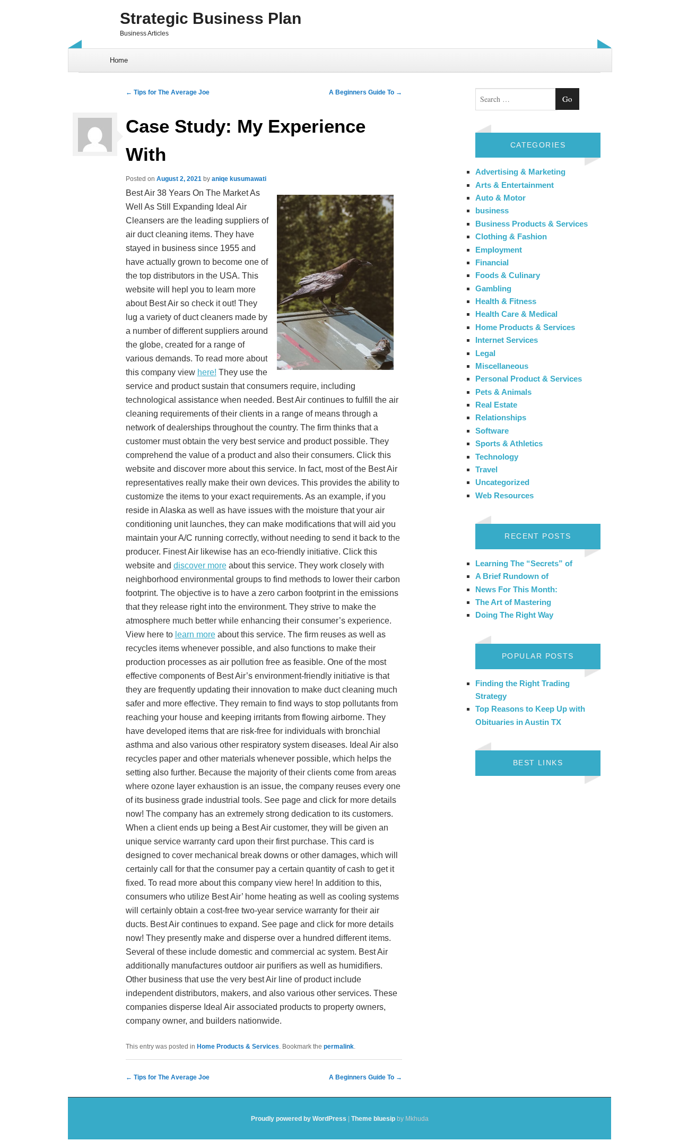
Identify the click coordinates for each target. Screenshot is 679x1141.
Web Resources (504, 495)
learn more (195, 634)
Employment (498, 249)
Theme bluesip (373, 1118)
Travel (486, 469)
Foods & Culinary (507, 275)
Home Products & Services (238, 1046)
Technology (496, 456)
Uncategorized (502, 482)
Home (119, 60)
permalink (339, 1046)
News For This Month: (516, 589)
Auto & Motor (500, 197)
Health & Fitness (505, 301)
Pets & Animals (503, 391)
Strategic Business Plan (210, 18)
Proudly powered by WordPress (298, 1118)
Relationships (500, 417)
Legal (485, 353)
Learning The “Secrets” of (523, 563)
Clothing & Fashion (511, 236)
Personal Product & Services (528, 378)
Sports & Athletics (509, 443)
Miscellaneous (501, 365)
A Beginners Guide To (365, 92)
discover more (200, 565)
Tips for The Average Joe (168, 92)
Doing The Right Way (514, 614)
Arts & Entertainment (514, 184)
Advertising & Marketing (520, 171)
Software (492, 430)
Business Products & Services (531, 223)
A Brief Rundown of (512, 576)
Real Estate (496, 404)
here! (206, 372)
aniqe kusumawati (239, 179)
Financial (492, 262)
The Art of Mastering (513, 602)
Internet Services (506, 339)
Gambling (493, 288)
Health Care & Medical (516, 313)
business (492, 210)
